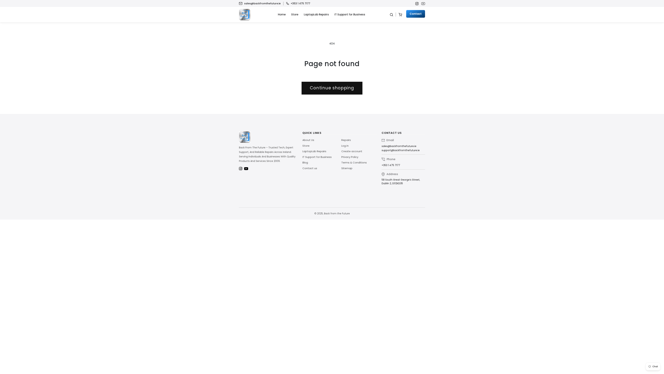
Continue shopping (332, 88)
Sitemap (346, 168)
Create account (351, 151)
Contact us (309, 168)
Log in (345, 146)
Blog (305, 162)
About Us (308, 140)
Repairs (346, 140)
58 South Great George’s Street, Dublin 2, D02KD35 (401, 181)
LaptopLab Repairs (316, 14)
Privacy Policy (349, 157)
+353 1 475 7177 (300, 3)
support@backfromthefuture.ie (401, 150)
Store (294, 14)
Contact (416, 14)
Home (282, 14)
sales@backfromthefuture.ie (262, 3)
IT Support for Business (349, 14)
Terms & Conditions (354, 162)
